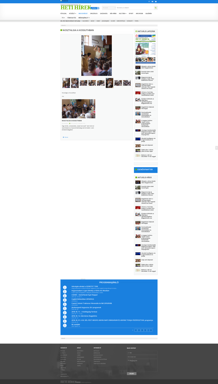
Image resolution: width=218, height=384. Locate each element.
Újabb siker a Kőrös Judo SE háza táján (147, 150)
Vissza (66, 137)
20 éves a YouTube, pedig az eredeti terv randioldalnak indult (147, 93)
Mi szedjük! (76, 324)
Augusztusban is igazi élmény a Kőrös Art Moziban (90, 291)
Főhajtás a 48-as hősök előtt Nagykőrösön (148, 67)
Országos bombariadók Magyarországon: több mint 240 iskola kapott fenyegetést (148, 132)
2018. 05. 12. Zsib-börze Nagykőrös (84, 316)
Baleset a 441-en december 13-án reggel (148, 155)
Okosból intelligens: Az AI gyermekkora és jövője (148, 140)
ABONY (92, 21)
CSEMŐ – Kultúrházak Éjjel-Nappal (85, 295)
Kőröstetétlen (121, 21)
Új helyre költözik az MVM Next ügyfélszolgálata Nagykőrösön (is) (147, 101)
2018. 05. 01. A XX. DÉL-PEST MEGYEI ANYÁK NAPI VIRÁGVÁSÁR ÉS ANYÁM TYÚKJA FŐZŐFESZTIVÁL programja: (112, 320)
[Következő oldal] (148, 330)
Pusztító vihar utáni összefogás (147, 72)
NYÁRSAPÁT (130, 21)
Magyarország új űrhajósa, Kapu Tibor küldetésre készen (147, 78)
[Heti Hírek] (79, 7)
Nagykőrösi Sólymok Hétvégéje (147, 107)
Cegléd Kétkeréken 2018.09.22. (83, 299)
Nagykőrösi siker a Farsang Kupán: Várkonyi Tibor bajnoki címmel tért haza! (148, 86)
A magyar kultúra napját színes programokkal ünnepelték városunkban (146, 123)
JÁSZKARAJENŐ (105, 21)
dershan (83, 279)
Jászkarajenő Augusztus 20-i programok (86, 307)
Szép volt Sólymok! (147, 145)
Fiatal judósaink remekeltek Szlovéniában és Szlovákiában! (146, 115)
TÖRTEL (136, 21)
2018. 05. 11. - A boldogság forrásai (84, 312)
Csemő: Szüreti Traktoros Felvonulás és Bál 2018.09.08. (92, 303)
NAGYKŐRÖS (86, 21)
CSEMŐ (98, 21)
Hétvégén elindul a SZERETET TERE (85, 286)
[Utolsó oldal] (151, 330)
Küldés (132, 373)
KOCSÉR (113, 21)
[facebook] (216, 148)
